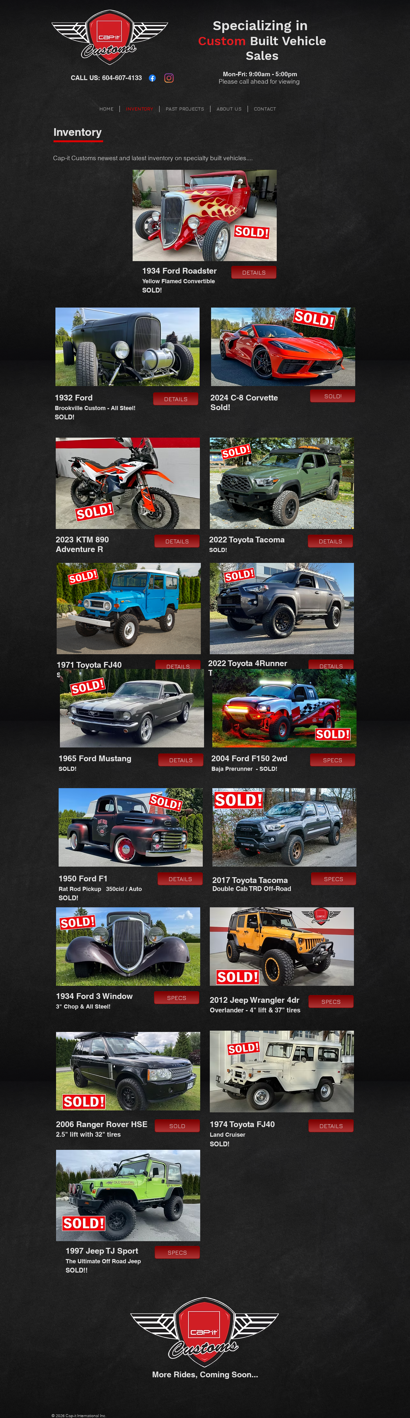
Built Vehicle (262, 41)
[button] (332, 396)
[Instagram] (169, 78)
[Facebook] (152, 78)
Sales (262, 55)
